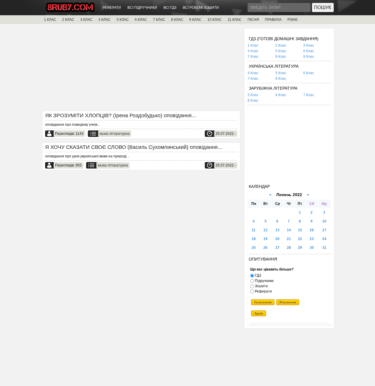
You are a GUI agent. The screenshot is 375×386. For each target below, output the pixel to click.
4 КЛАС (104, 20)
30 (312, 248)
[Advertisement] (141, 69)
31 (324, 248)
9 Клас (308, 57)
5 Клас (280, 51)
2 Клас (280, 45)
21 (289, 239)
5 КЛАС (123, 20)
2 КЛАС (68, 20)
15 (300, 230)
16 (312, 230)
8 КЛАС (177, 20)
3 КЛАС (86, 20)
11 (253, 230)
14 (289, 230)
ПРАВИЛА (273, 20)
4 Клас (253, 51)
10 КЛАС (214, 20)
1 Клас (253, 45)
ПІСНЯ (253, 20)
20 (277, 239)
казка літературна (115, 134)
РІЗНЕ (292, 20)
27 (277, 248)
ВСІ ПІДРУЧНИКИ (142, 8)
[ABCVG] (70, 10)
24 (324, 239)
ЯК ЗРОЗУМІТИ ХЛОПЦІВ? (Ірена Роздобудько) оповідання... (120, 115)
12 (265, 230)
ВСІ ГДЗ (169, 8)
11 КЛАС (235, 20)
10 (324, 221)
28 (289, 248)
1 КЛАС (50, 20)
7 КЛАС (159, 20)
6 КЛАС (141, 20)
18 (254, 239)
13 (277, 230)
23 (312, 239)
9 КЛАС (195, 20)
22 (300, 239)
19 (265, 239)
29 (300, 248)
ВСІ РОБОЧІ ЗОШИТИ (201, 8)
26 (265, 248)
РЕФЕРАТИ (112, 8)
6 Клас (308, 51)
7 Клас (253, 57)
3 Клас (308, 45)
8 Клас (280, 57)
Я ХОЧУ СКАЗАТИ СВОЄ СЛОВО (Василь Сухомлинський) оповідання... (133, 147)
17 (324, 230)
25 (254, 248)
